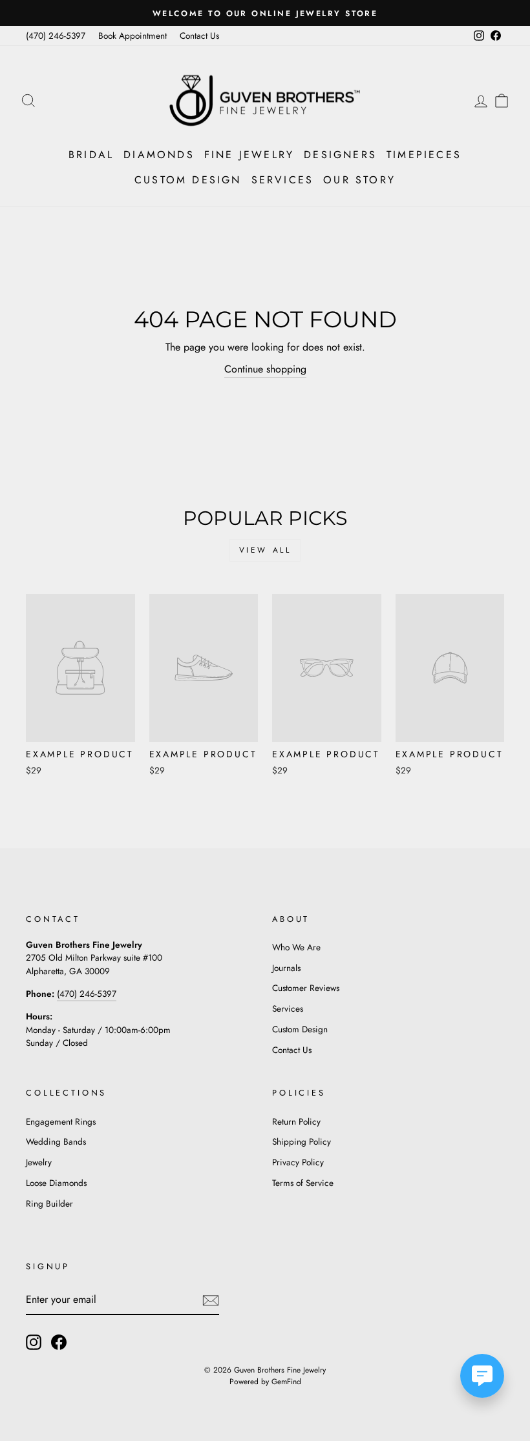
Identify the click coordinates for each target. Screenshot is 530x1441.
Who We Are (296, 947)
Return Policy (296, 1121)
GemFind (286, 1381)
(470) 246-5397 (55, 35)
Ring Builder (49, 1203)
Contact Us (199, 35)
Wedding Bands (56, 1141)
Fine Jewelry (249, 154)
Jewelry (39, 1162)
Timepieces (424, 154)
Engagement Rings (61, 1121)
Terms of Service (303, 1182)
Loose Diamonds (56, 1182)
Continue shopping (265, 369)
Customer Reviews (305, 987)
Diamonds (159, 154)
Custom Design (188, 179)
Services (282, 179)
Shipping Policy (301, 1141)
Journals (286, 967)
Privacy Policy (298, 1162)
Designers (340, 154)
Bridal (91, 154)
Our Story (359, 179)
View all (265, 550)
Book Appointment (132, 35)
